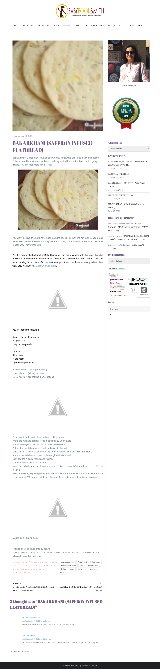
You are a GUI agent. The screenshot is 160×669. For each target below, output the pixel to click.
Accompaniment (20, 562)
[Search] (111, 314)
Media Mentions (95, 26)
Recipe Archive (62, 26)
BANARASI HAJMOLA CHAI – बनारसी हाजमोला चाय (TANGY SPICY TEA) (127, 163)
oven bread (38, 569)
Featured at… (115, 26)
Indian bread (48, 566)
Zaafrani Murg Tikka (46, 266)
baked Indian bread (22, 566)
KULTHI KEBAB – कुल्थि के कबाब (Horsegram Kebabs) (127, 206)
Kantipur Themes (90, 665)
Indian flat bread (21, 569)
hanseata (26, 635)
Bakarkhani (36, 562)
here (50, 165)
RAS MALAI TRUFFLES (118, 174)
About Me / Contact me (36, 26)
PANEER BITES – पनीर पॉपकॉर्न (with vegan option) (126, 184)
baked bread (50, 562)
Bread (37, 566)
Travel (78, 26)
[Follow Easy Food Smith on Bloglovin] (117, 268)
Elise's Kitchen (29, 617)
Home (16, 26)
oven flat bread (20, 573)
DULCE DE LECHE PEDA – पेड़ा (121, 195)
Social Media (137, 26)
